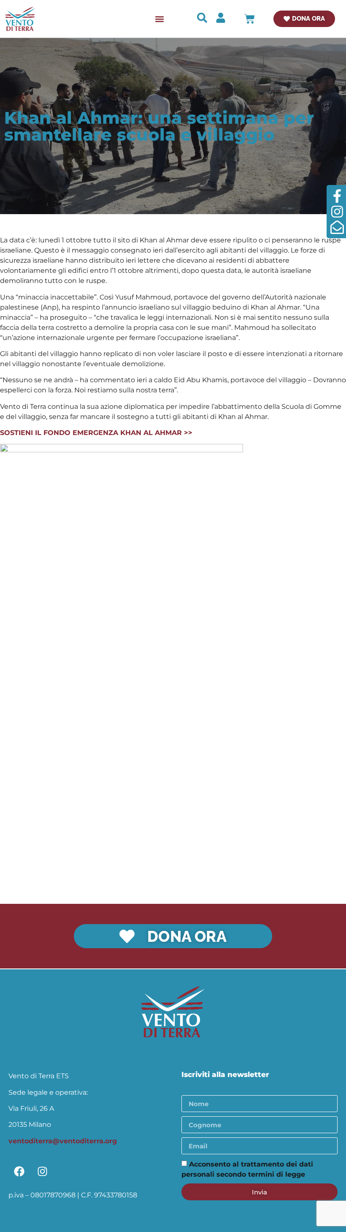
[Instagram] (42, 1171)
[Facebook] (19, 1171)
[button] (159, 19)
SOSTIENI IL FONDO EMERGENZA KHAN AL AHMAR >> (96, 433)
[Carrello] (249, 18)
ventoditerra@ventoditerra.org (62, 1141)
